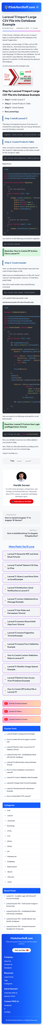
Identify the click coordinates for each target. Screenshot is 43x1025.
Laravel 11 (28, 461)
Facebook (7, 1005)
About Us (7, 961)
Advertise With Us (10, 993)
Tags (6, 980)
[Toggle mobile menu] (37, 7)
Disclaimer (8, 968)
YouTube (7, 1012)
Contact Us (8, 964)
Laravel (19, 461)
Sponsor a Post (9, 996)
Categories (8, 984)
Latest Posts (8, 977)
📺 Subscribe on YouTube (21, 501)
